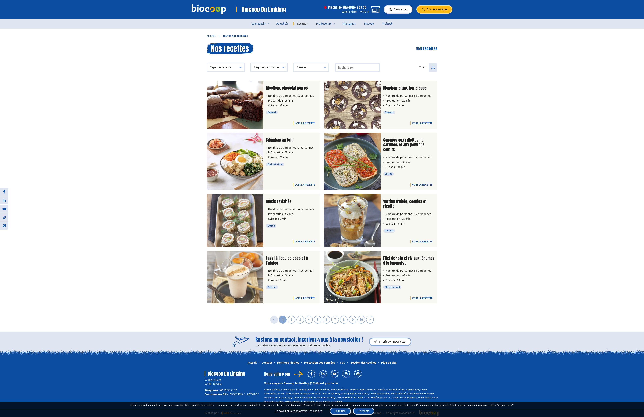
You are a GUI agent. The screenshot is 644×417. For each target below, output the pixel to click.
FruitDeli (387, 23)
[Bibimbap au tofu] (235, 161)
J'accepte (363, 411)
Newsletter (400, 9)
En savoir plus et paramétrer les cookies (298, 411)
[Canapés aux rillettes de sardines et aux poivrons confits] (352, 161)
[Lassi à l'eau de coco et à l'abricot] (235, 277)
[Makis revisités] (235, 220)
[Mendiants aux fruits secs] (352, 105)
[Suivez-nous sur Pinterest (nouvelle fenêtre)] (4, 225)
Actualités (282, 23)
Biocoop (369, 23)
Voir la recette (305, 123)
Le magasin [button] (258, 23)
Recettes (302, 23)
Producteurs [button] (324, 23)
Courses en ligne (437, 9)
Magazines (349, 23)
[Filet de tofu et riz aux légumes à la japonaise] (352, 277)
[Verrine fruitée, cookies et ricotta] (352, 220)
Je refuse (340, 411)
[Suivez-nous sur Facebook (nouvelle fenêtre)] (4, 192)
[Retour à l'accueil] (209, 9)
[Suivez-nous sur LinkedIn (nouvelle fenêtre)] (4, 200)
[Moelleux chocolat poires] (235, 105)
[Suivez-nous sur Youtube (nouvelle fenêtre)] (4, 208)
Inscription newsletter (392, 341)
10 (361, 320)
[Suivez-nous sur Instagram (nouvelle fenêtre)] (4, 217)
